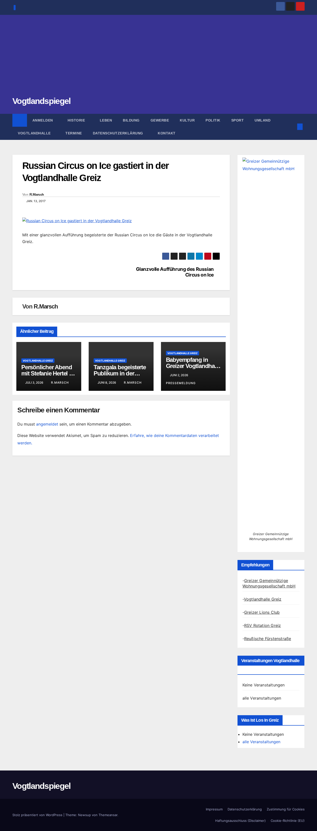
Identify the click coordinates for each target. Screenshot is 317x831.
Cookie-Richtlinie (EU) (288, 821)
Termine (73, 133)
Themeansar (108, 815)
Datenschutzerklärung (118, 133)
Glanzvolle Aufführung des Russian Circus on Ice (175, 272)
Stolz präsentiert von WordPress (37, 815)
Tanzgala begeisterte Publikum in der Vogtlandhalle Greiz (120, 373)
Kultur (187, 120)
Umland (262, 120)
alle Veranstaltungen (261, 698)
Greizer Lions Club (262, 612)
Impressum (214, 809)
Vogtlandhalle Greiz (38, 360)
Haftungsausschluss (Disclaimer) (240, 821)
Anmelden (43, 120)
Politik (213, 120)
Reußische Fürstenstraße (267, 638)
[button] (291, 126)
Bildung (131, 120)
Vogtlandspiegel (41, 101)
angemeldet (47, 424)
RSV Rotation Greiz (262, 625)
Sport (237, 120)
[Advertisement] (158, 58)
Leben (106, 120)
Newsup (84, 815)
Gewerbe (160, 120)
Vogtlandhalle (35, 133)
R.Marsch (36, 194)
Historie (77, 120)
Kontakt (167, 133)
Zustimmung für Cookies (286, 809)
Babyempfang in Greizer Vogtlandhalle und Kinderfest (193, 365)
